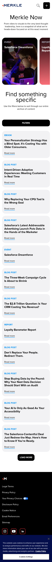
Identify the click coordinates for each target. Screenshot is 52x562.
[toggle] (46, 5)
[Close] (49, 539)
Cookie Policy (40, 551)
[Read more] (26, 144)
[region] (26, 548)
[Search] (38, 5)
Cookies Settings (26, 556)
